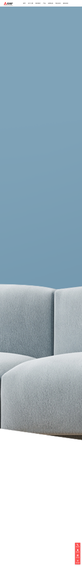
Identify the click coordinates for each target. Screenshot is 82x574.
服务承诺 (65, 3)
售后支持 (58, 3)
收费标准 (50, 3)
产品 (44, 3)
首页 (24, 3)
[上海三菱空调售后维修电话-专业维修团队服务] (8, 3)
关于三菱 (30, 3)
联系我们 (38, 3)
